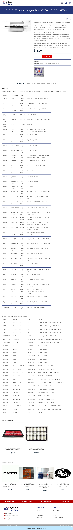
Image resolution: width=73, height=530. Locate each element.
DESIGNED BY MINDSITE (64, 525)
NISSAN (57, 63)
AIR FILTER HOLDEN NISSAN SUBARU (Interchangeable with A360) (13, 448)
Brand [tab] (43, 83)
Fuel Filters (41, 63)
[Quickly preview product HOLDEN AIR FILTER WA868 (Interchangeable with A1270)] (47, 424)
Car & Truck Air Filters (7, 446)
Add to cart (47, 56)
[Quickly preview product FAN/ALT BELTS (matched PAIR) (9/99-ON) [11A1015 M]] (17, 467)
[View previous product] (67, 19)
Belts (8, 483)
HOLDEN (53, 63)
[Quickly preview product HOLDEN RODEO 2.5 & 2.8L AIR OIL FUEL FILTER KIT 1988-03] (52, 467)
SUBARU (21, 446)
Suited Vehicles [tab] (51, 83)
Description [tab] (20, 83)
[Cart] (70, 3)
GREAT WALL (47, 63)
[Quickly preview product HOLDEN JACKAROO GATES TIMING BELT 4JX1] (35, 467)
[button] (62, 3)
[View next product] (70, 19)
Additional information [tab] (33, 83)
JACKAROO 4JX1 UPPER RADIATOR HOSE (63, 485)
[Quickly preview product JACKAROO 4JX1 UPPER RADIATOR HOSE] (70, 467)
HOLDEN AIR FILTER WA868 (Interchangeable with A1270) (36, 448)
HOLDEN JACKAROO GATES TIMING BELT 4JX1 (28, 485)
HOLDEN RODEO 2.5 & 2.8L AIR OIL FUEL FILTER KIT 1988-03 (45, 486)
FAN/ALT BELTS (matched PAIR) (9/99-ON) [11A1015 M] (10, 485)
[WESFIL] (39, 72)
